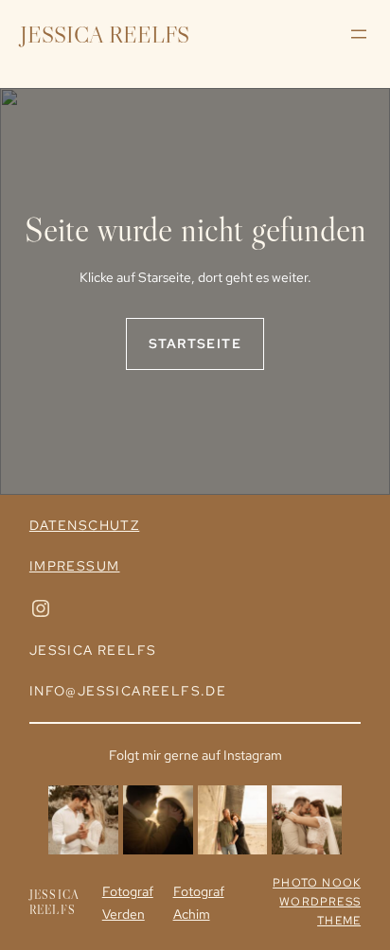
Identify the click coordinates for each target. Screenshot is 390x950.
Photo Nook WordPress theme (317, 901)
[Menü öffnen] (358, 34)
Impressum (74, 565)
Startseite (195, 343)
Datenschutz (84, 525)
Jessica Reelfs (104, 34)
